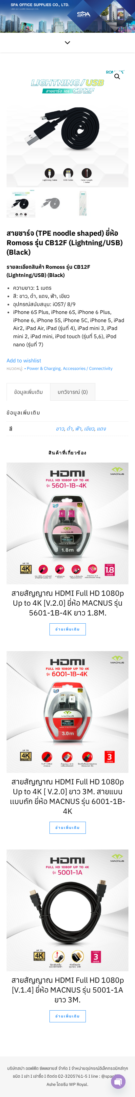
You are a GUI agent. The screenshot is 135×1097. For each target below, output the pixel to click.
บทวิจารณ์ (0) (73, 392)
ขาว (60, 428)
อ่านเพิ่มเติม (67, 629)
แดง (101, 428)
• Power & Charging (42, 368)
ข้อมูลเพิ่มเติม (28, 392)
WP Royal (78, 1084)
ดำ (69, 428)
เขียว (89, 428)
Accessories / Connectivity (87, 368)
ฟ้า (78, 428)
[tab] (28, 392)
